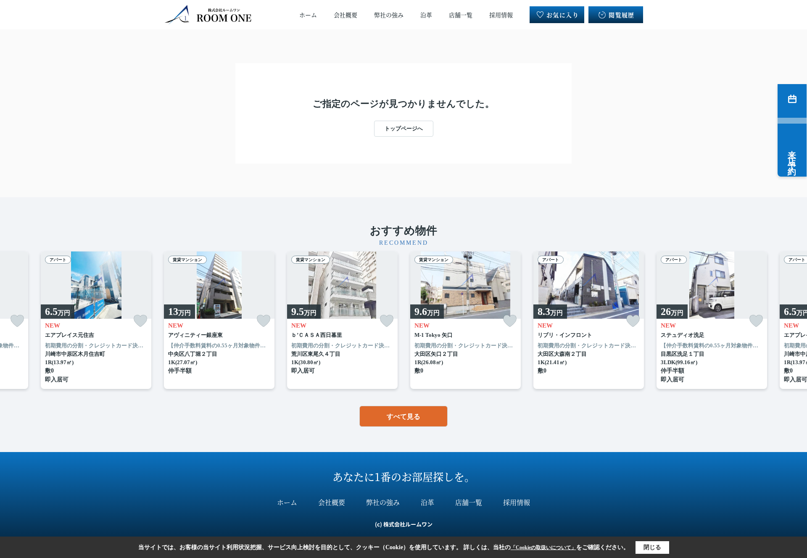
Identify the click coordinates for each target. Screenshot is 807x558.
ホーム (308, 15)
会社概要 (345, 15)
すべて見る (403, 416)
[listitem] (219, 320)
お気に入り (562, 15)
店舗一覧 (460, 15)
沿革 (426, 15)
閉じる (652, 547)
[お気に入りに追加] (17, 321)
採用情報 (501, 15)
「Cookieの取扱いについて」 (543, 547)
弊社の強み (389, 15)
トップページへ (404, 128)
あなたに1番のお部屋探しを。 (403, 476)
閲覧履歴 (622, 15)
